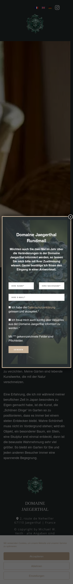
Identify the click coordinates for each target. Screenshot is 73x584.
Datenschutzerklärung (41, 307)
